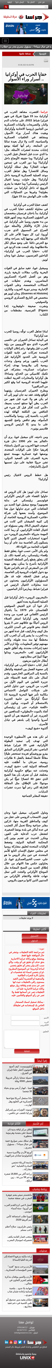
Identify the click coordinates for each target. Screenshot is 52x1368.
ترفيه (9, 2)
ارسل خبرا (19, 2)
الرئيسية (42, 54)
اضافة (27, 1051)
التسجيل (34, 936)
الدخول (34, 941)
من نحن (41, 2)
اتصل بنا (31, 2)
